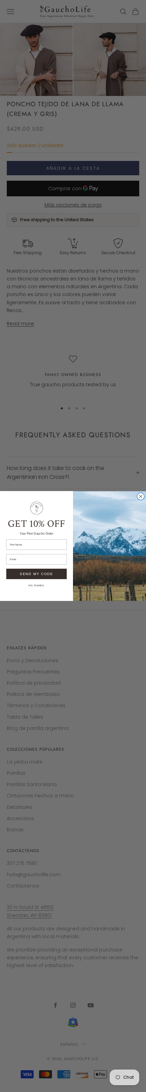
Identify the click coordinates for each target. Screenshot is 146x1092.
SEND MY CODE (36, 573)
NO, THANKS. (36, 585)
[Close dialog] (141, 496)
